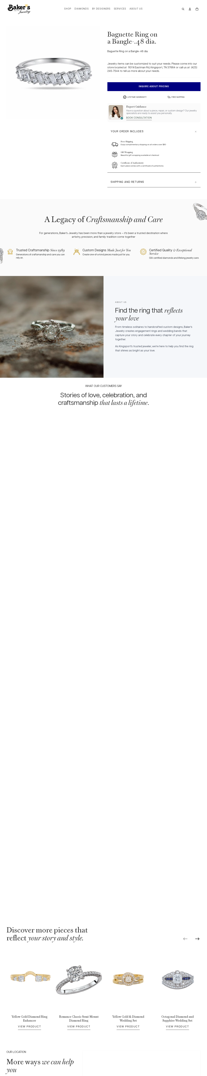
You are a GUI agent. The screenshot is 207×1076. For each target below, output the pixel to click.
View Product (29, 1026)
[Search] (183, 9)
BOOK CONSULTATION (139, 118)
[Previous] (185, 939)
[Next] (197, 939)
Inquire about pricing (154, 86)
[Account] (189, 9)
